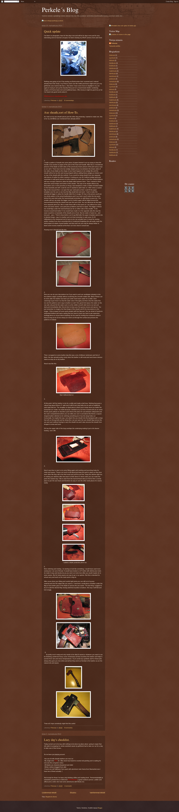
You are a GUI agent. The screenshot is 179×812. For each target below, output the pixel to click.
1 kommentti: (68, 786)
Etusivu (73, 793)
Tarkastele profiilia (114, 46)
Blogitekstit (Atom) (51, 797)
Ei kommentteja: (69, 100)
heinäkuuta (112, 63)
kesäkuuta (112, 65)
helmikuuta (112, 73)
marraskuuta (113, 81)
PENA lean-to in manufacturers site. (55, 96)
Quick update (52, 31)
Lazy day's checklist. (57, 740)
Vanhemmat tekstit (97, 793)
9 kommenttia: (68, 728)
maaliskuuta (112, 71)
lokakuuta (112, 55)
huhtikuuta (112, 97)
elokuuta (111, 60)
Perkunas (114, 43)
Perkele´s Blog (60, 9)
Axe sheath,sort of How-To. (61, 112)
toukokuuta (112, 68)
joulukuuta (112, 79)
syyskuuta (112, 58)
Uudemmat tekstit (49, 793)
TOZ (55, 761)
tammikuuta (112, 76)
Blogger (100, 808)
